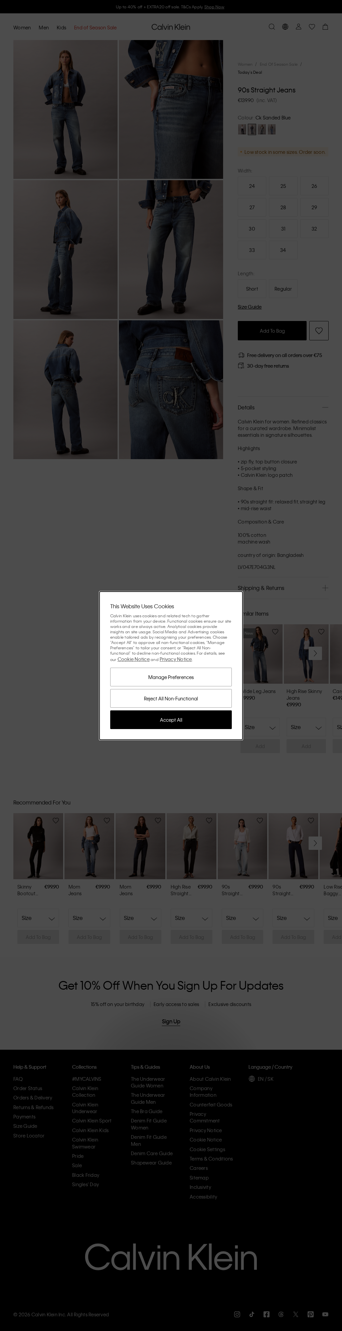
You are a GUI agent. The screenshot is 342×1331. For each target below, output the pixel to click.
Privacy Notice (176, 659)
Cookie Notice (134, 659)
